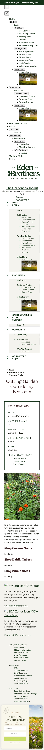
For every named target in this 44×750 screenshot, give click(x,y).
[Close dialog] (40, 707)
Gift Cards (32, 586)
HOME (12, 19)
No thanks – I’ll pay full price (15, 742)
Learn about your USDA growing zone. (22, 2)
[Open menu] (6, 7)
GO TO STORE (22, 200)
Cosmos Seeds (19, 458)
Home (11, 370)
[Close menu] (6, 13)
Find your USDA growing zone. (18, 635)
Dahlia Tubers (19, 461)
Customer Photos (16, 372)
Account (20, 197)
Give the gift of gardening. (16, 605)
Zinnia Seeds (19, 464)
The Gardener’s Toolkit (22, 188)
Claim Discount (15, 739)
